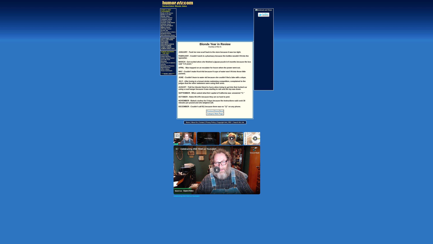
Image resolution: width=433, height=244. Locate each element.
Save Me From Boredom (165, 60)
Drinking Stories (166, 21)
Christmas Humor (166, 18)
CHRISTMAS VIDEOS (168, 38)
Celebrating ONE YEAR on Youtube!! (198, 149)
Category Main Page (215, 114)
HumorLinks (165, 55)
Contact (201, 122)
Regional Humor (166, 33)
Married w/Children (167, 26)
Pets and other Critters (168, 32)
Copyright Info (222, 122)
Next (221, 111)
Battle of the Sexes (167, 13)
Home (216, 111)
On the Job (164, 30)
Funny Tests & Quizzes (168, 63)
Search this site (238, 122)
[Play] (175, 143)
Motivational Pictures (167, 66)
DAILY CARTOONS (167, 39)
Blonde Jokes (165, 16)
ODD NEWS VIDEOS (167, 44)
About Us (194, 122)
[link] (177, 149)
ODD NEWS (164, 42)
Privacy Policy (211, 122)
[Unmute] (177, 143)
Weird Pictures (165, 67)
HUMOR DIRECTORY (168, 48)
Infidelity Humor (166, 24)
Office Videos (165, 69)
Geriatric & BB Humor (168, 22)
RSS (230, 122)
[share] (256, 148)
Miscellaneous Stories (168, 35)
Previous (210, 111)
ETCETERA (164, 41)
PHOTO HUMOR (166, 45)
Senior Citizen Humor (168, 58)
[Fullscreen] (195, 143)
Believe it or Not (166, 14)
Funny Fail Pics (166, 56)
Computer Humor (166, 19)
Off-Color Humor (166, 29)
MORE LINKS (168, 74)
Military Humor (165, 27)
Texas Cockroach (166, 71)
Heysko (163, 64)
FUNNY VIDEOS (166, 47)
